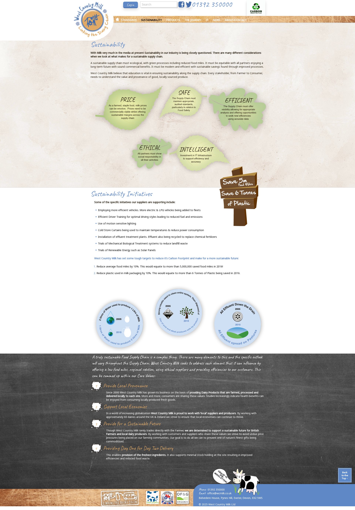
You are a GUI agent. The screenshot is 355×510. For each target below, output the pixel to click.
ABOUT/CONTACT (236, 20)
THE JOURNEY (193, 20)
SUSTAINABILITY (151, 20)
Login (130, 4)
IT (207, 20)
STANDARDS (129, 20)
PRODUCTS (173, 20)
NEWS (216, 20)
